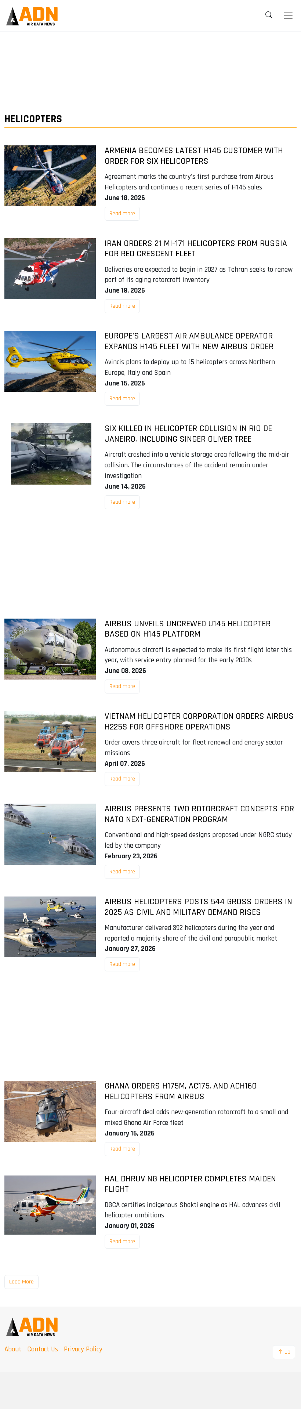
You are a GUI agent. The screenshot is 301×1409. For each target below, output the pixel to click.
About (12, 1349)
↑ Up (284, 1352)
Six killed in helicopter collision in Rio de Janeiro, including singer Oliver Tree (188, 434)
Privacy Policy (83, 1349)
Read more (122, 213)
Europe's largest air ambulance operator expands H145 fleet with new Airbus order (189, 341)
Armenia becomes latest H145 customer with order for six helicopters (194, 156)
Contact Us (42, 1349)
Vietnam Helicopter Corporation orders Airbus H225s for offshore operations (199, 721)
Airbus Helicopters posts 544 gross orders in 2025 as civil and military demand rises (198, 907)
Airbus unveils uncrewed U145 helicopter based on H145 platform (188, 629)
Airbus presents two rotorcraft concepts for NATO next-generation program (199, 814)
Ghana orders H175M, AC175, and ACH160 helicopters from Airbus (181, 1091)
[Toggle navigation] (288, 16)
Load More (21, 1282)
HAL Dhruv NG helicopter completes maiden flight (190, 1184)
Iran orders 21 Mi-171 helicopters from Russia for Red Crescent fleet (196, 249)
